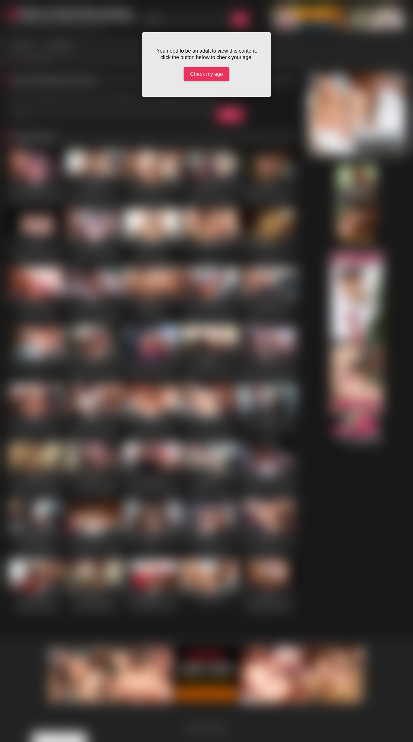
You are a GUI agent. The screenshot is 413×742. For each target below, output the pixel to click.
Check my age (206, 74)
